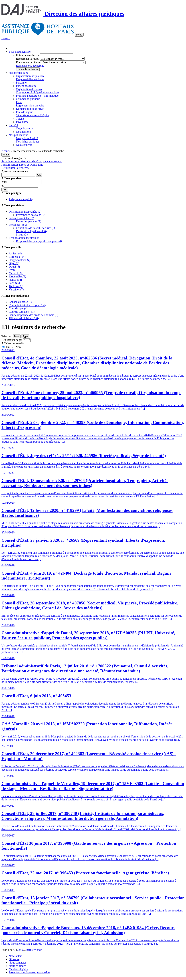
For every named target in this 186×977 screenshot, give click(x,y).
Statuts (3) (22, 234)
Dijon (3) (14, 263)
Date (16, 336)
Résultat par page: (11, 339)
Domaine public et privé (30, 108)
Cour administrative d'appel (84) (27, 305)
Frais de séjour (24, 112)
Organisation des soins (29, 89)
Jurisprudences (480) (21, 199)
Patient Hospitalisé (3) (21, 218)
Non (18, 347)
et (2, 185)
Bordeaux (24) (17, 256)
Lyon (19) (14, 269)
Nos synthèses (24, 144)
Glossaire (14, 959)
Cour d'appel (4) (18, 308)
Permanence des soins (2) (30, 214)
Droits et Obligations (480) (31, 231)
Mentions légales (18, 969)
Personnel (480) (18, 224)
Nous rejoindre (17, 965)
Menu (79, 34)
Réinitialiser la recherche (30, 65)
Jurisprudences (9, 164)
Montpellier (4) (17, 276)
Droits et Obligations (31, 164)
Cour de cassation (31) (22, 311)
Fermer (5, 38)
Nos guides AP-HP (27, 138)
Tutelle (20, 118)
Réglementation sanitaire (30, 105)
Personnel (21, 82)
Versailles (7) (16, 289)
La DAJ (13, 125)
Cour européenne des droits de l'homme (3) (33, 315)
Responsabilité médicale (30, 79)
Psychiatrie (22, 121)
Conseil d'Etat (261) (20, 301)
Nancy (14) (15, 279)
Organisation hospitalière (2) (25, 211)
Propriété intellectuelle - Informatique (37, 95)
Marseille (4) (16, 273)
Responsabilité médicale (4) (24, 237)
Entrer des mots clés (27, 55)
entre (4, 181)
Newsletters (15, 956)
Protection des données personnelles (29, 972)
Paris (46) (14, 282)
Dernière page (34, 949)
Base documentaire (20, 51)
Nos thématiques (18, 72)
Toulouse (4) (16, 286)
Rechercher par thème (28, 62)
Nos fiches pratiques (27, 141)
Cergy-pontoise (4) (19, 260)
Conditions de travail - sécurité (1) (35, 228)
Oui (8, 347)
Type (25, 336)
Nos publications (18, 135)
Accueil (5, 151)
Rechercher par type (27, 58)
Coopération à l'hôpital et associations (37, 92)
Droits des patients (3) (28, 221)
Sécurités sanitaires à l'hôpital (32, 115)
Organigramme (24, 128)
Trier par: (6, 336)
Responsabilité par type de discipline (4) (39, 241)
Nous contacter (17, 962)
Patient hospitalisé (26, 85)
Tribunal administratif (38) (24, 318)
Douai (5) (14, 266)
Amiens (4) (15, 253)
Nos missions (23, 131)
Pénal (19, 102)
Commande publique (28, 98)
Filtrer (6, 154)
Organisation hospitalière (30, 76)
